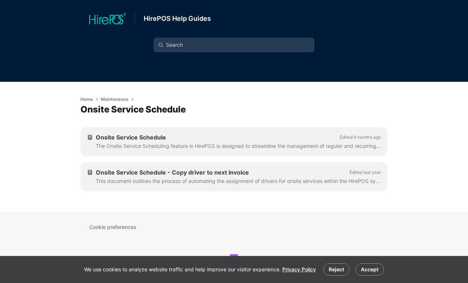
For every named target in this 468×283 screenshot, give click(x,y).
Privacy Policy (299, 269)
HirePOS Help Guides (177, 18)
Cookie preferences (112, 227)
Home (86, 99)
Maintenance (114, 99)
